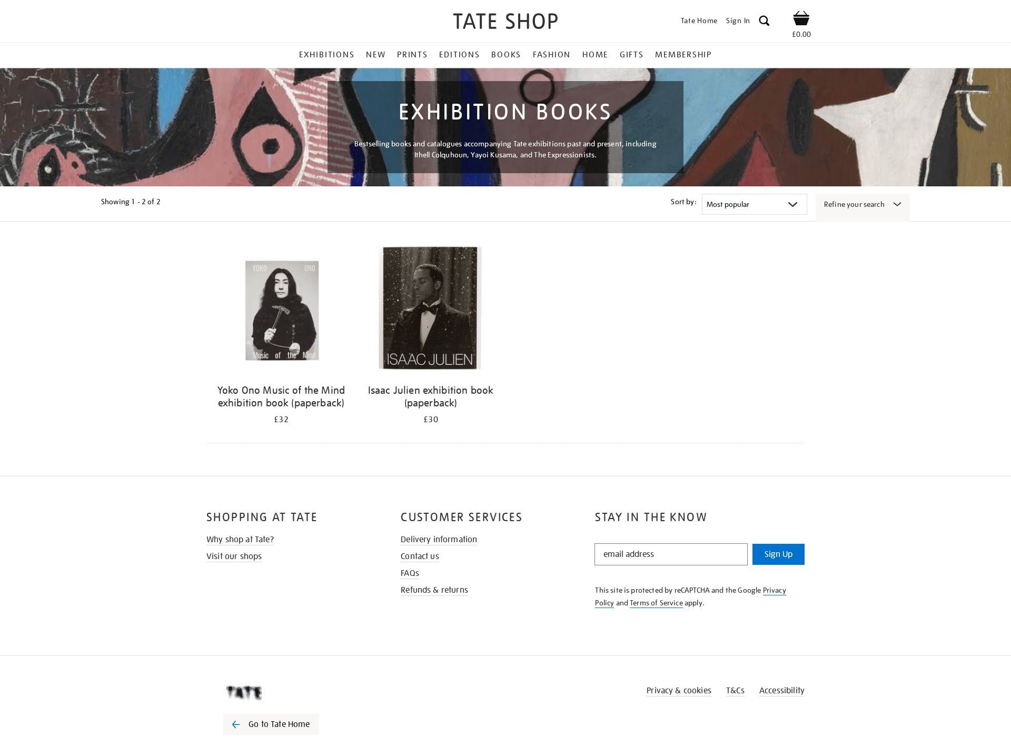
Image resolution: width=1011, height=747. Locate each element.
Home (595, 54)
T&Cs (735, 690)
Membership (683, 54)
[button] (764, 22)
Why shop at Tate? (240, 539)
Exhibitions (326, 54)
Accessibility (782, 690)
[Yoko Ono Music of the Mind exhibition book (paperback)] (281, 310)
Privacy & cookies (679, 690)
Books (506, 54)
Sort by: (683, 201)
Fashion (552, 54)
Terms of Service (656, 602)
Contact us (420, 556)
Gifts (632, 54)
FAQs (410, 573)
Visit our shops (234, 556)
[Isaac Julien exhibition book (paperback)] (431, 310)
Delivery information (439, 539)
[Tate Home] (289, 692)
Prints (412, 54)
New (375, 54)
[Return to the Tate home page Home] (505, 23)
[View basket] (801, 20)
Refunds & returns (434, 590)
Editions (459, 54)
